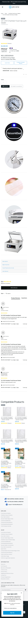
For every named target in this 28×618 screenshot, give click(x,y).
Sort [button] (2, 293)
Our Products (4, 566)
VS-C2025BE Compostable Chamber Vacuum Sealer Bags (20, 463)
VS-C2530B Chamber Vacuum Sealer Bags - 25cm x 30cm (7, 441)
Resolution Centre (5, 578)
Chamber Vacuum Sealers (6, 515)
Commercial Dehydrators (6, 522)
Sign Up (12, 612)
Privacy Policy (4, 571)
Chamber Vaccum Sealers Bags (8, 539)
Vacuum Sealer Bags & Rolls (7, 518)
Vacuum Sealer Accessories (7, 545)
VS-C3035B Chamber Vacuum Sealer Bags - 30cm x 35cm (21, 441)
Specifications (6, 264)
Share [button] (17, 323)
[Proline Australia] (14, 7)
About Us (3, 564)
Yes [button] (12, 323)
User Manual (5, 271)
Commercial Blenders (6, 520)
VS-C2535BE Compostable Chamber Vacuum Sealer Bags (6, 463)
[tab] (15, 298)
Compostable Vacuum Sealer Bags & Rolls (10, 550)
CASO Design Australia (6, 526)
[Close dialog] (21, 593)
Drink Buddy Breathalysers (7, 524)
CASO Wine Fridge (5, 556)
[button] (14, 43)
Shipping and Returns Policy (7, 573)
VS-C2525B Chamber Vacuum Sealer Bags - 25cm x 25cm (21, 486)
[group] (14, 282)
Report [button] (14, 323)
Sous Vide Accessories (6, 547)
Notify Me (6, 86)
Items (2, 79)
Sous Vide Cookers (5, 517)
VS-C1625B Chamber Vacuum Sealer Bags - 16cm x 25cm (7, 418)
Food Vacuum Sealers (6, 513)
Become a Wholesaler (6, 568)
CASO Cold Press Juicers (6, 554)
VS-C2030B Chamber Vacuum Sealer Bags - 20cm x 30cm (21, 418)
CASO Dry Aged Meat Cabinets (8, 558)
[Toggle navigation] (2, 7)
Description (5, 261)
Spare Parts (3, 548)
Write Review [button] (14, 288)
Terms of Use (4, 569)
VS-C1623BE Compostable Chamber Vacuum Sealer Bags (6, 486)
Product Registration (5, 577)
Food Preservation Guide (8, 267)
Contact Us (3, 575)
